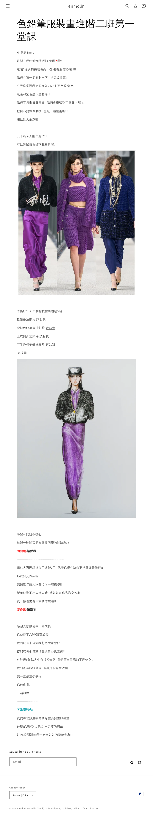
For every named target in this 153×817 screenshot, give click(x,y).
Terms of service (90, 808)
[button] (8, 6)
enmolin (21, 808)
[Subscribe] (72, 761)
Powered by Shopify (35, 808)
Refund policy (55, 808)
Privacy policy (72, 808)
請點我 (41, 319)
